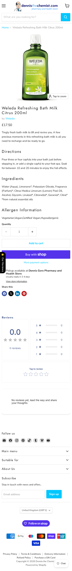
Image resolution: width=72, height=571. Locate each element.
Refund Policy (24, 557)
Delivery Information (55, 554)
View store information (16, 281)
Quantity (6, 224)
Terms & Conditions (31, 554)
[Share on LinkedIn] (17, 293)
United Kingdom (34, 510)
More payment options (36, 262)
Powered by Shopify (36, 565)
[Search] (65, 17)
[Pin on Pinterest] (24, 293)
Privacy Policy (10, 554)
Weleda (10, 118)
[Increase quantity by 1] (32, 231)
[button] (50, 325)
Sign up (54, 494)
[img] (15, 340)
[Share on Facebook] (4, 293)
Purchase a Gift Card (45, 557)
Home (5, 27)
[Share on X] (11, 293)
